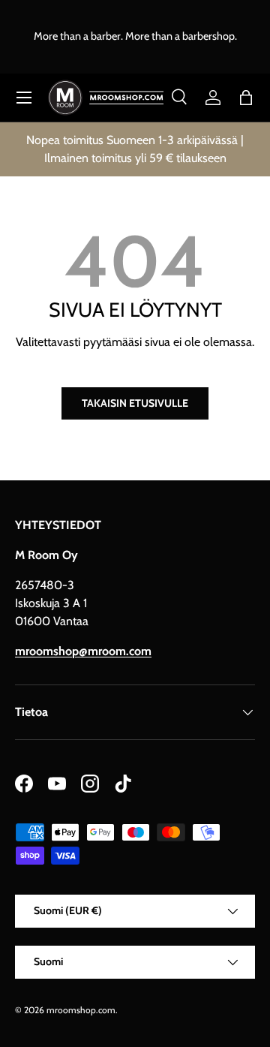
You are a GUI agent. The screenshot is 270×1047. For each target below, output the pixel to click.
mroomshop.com (81, 1009)
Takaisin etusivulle (135, 403)
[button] (246, 97)
